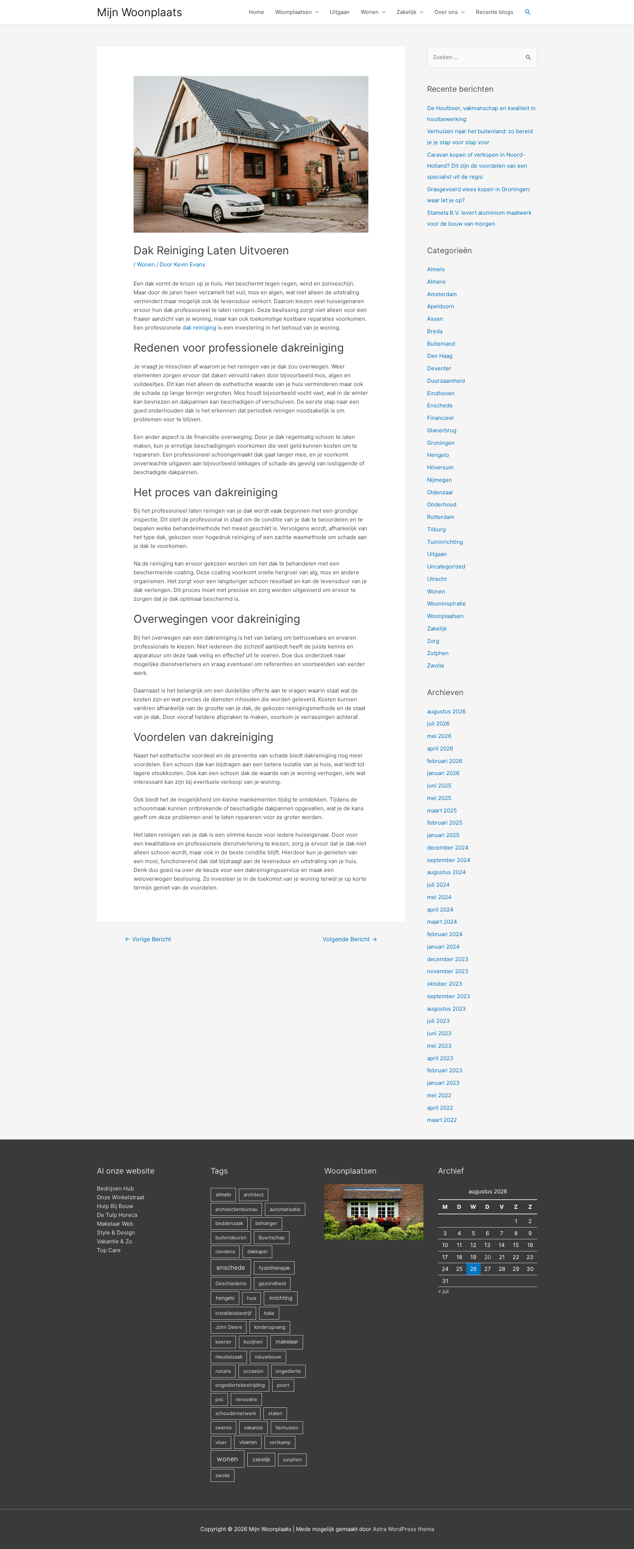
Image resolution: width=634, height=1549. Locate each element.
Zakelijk (406, 11)
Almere (436, 281)
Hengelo (438, 454)
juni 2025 (439, 785)
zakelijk (261, 1459)
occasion (253, 1371)
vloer (221, 1442)
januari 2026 (443, 773)
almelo (223, 1194)
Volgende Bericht (350, 939)
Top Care (109, 1250)
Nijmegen (439, 479)
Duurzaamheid (446, 380)
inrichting (280, 1298)
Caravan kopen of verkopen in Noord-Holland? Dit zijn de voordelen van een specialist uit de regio (477, 165)
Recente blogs (494, 11)
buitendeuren (231, 1237)
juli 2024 (438, 884)
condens (225, 1251)
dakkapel (257, 1251)
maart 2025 (442, 810)
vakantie (253, 1427)
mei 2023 (439, 1045)
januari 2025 (443, 835)
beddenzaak (229, 1223)
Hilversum (440, 467)
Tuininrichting (445, 541)
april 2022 (440, 1107)
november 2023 (448, 971)
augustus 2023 (446, 1008)
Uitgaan (340, 11)
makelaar (287, 1341)
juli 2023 (438, 1020)
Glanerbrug (441, 430)
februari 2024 (445, 934)
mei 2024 (439, 897)
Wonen (370, 11)
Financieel (440, 417)
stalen (275, 1413)
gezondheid (272, 1283)
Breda (434, 331)
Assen (435, 318)
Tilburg (436, 529)
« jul (443, 1291)
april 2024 (440, 909)
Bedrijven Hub (115, 1188)
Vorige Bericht (148, 939)
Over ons (446, 11)
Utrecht (437, 578)
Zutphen (438, 653)
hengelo (225, 1298)
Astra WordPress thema (403, 1529)
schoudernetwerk (235, 1413)
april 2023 (440, 1058)
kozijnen (253, 1342)
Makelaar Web (115, 1223)
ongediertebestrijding (240, 1385)
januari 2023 (443, 1082)
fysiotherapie (274, 1268)
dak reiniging (199, 327)
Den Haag (439, 355)
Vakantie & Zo (114, 1241)
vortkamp (280, 1442)
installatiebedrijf (233, 1313)
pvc (219, 1399)
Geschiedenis (231, 1283)
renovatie (246, 1399)
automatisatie (285, 1209)
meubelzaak (229, 1357)
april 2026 (440, 748)
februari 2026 (444, 760)
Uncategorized (446, 566)
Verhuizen (286, 1427)
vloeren (248, 1442)
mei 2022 (439, 1095)
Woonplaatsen (293, 11)
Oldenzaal (440, 492)
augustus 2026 (446, 711)
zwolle (222, 1475)
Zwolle (435, 665)
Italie (269, 1313)
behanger (266, 1223)
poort (283, 1385)
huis (251, 1298)
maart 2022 (442, 1119)
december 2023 (448, 959)
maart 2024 (442, 921)
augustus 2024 (446, 872)
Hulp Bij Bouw (115, 1206)
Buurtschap (272, 1237)
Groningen (441, 442)
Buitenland (441, 343)
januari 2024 (443, 946)
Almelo (436, 269)
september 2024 (448, 860)
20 (487, 1257)
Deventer (439, 368)
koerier (223, 1342)
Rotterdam (440, 516)
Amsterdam (442, 294)
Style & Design (116, 1232)
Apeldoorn (440, 306)
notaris (223, 1371)
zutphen (292, 1459)
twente (223, 1427)
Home (256, 11)
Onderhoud (441, 504)
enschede (230, 1267)
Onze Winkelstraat (120, 1197)
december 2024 (448, 847)
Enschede (440, 405)
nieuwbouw (268, 1357)
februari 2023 (445, 1070)
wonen (227, 1459)
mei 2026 (439, 735)
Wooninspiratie (446, 603)
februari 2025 (444, 822)
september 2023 (448, 996)
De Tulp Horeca (117, 1214)
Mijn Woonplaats (139, 12)
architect (254, 1194)
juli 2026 (438, 723)
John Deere (228, 1327)
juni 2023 (439, 1033)
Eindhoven (441, 393)
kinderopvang (269, 1327)
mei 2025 (439, 798)
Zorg (433, 640)
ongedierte (288, 1371)
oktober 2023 (444, 983)
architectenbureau (236, 1209)
